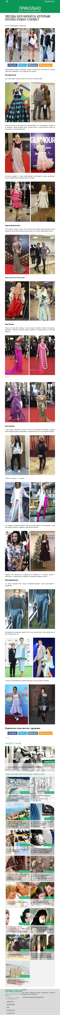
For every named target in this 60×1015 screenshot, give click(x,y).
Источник (7, 737)
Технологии (10, 1013)
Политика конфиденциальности (33, 997)
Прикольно (10, 1001)
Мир (8, 1007)
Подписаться (49, 1)
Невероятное (11, 1010)
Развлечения (11, 1004)
